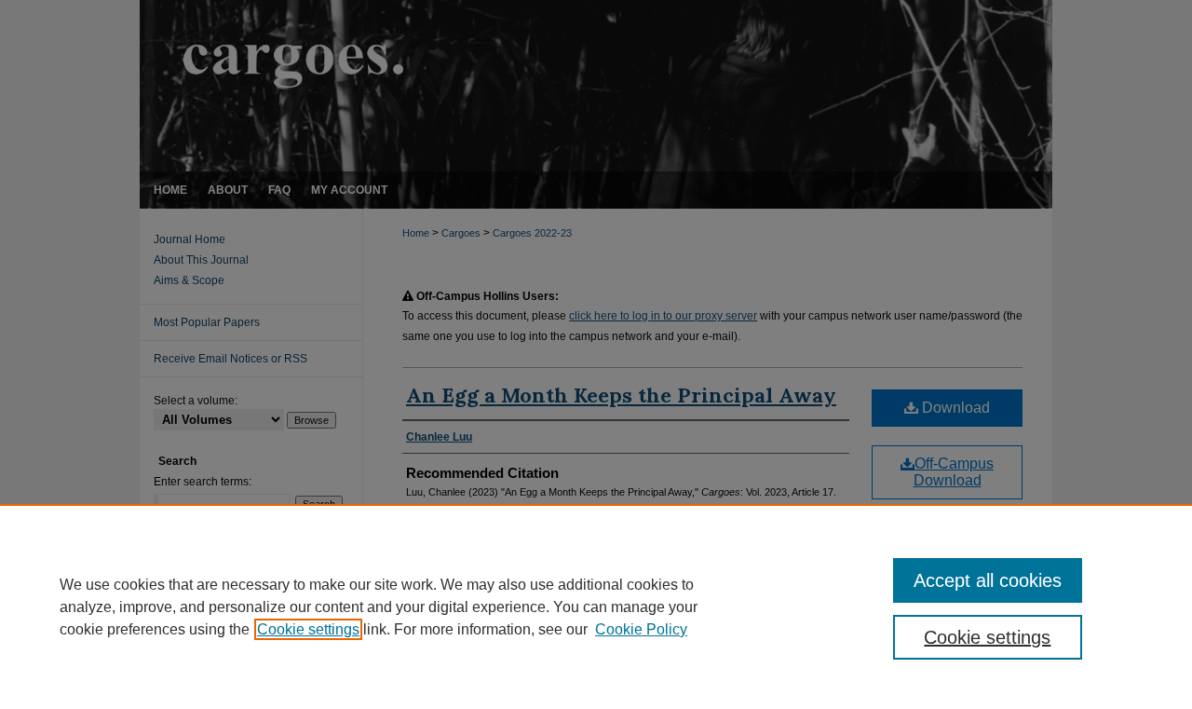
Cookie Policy (641, 629)
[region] (596, 606)
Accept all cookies (988, 580)
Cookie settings (308, 629)
